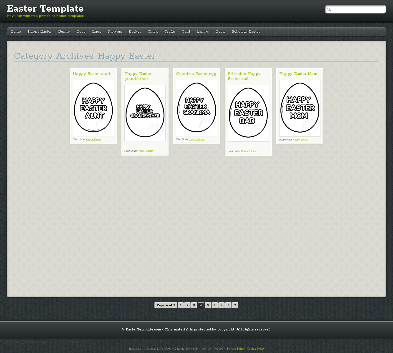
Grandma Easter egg (196, 73)
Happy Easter (40, 31)
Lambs (203, 31)
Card (186, 31)
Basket (135, 31)
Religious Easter (246, 31)
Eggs (96, 31)
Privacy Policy (236, 348)
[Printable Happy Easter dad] (248, 140)
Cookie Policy (256, 348)
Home (15, 31)
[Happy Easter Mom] (299, 135)
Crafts (169, 31)
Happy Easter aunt (91, 73)
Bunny (64, 31)
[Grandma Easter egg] (196, 135)
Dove (81, 31)
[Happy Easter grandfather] (145, 140)
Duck (220, 31)
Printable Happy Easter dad (244, 76)
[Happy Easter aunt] (93, 135)
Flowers (115, 31)
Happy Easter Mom (298, 73)
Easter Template (45, 9)
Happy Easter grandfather (137, 76)
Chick (153, 31)
